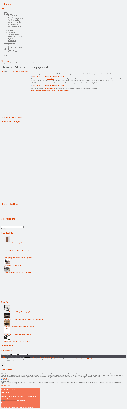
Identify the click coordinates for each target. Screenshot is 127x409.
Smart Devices (8, 45)
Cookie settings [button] (80, 358)
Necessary (6, 379)
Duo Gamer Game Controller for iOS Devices (17, 250)
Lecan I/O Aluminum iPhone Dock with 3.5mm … (18, 272)
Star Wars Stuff (12, 41)
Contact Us (7, 57)
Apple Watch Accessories (14, 22)
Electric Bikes (11, 32)
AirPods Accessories (13, 24)
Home (5, 12)
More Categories (5, 354)
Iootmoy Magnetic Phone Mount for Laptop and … (19, 257)
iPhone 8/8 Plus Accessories (15, 18)
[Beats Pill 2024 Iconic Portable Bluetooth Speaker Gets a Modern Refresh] (7, 325)
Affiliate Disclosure (54, 357)
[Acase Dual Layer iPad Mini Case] (7, 263)
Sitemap (3, 357)
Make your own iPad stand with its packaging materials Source (50, 90)
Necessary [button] (4, 378)
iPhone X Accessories (13, 20)
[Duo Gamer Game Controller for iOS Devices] (7, 249)
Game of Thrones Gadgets (15, 37)
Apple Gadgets (8, 14)
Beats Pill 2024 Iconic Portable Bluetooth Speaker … (19, 326)
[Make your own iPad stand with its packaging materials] (48, 76)
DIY (5, 53)
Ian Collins (50, 79)
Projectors (10, 39)
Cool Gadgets (7, 28)
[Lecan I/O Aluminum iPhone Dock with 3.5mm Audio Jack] (7, 271)
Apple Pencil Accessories (14, 26)
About (5, 55)
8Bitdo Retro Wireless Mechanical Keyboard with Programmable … (24, 319)
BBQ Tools (10, 30)
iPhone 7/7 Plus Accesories (15, 16)
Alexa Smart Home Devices (15, 47)
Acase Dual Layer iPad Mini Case (14, 265)
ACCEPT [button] (89, 358)
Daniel (3, 71)
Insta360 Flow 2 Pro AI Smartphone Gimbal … (18, 334)
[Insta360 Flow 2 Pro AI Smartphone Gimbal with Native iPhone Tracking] (7, 332)
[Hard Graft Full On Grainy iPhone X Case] (7, 241)
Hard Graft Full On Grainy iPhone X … (15, 243)
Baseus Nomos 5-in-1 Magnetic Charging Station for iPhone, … (23, 312)
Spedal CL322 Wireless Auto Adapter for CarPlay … (19, 341)
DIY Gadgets (24, 71)
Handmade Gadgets (9, 43)
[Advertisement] (15, 85)
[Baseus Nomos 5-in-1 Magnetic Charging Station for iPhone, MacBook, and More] (7, 310)
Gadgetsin (6, 4)
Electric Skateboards (13, 34)
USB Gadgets (7, 49)
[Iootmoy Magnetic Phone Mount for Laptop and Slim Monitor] (7, 256)
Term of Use (43, 357)
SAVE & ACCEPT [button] (5, 385)
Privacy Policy (35, 357)
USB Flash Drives (12, 51)
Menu (2, 8)
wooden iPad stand (50, 88)
